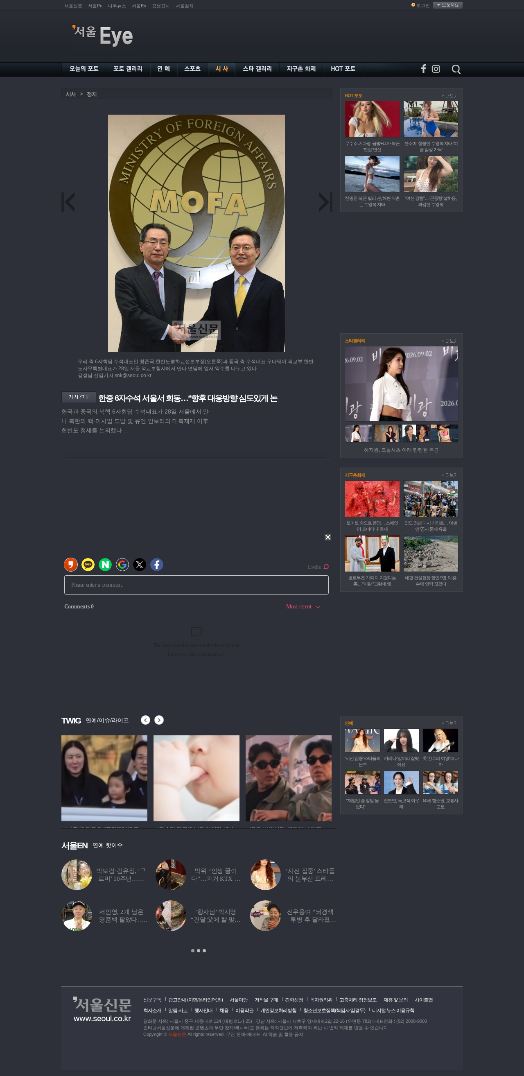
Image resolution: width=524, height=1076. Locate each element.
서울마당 (239, 1000)
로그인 (423, 5)
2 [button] (198, 950)
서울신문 (73, 5)
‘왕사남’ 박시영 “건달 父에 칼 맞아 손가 (216, 920)
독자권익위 (321, 1000)
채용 (223, 1010)
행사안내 (203, 1010)
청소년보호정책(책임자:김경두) (334, 1010)
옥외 (216, 1000)
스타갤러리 (355, 340)
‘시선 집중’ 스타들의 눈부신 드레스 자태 (310, 879)
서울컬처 (185, 5)
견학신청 (294, 1000)
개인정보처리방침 (278, 1010)
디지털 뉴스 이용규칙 (393, 1010)
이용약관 (244, 1010)
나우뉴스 (117, 5)
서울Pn (95, 5)
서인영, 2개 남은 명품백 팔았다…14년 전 (121, 920)
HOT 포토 (353, 95)
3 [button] (204, 950)
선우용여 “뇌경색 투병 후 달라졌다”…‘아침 (310, 920)
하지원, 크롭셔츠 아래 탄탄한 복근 (401, 450)
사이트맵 (424, 1000)
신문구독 (152, 1000)
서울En (139, 5)
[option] (104, 777)
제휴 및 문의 (396, 1000)
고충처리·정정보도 (358, 1000)
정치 (92, 94)
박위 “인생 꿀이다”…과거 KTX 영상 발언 (215, 879)
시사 (71, 94)
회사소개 (152, 1010)
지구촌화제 (355, 474)
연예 (349, 723)
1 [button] (192, 950)
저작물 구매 (266, 1000)
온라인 (205, 1000)
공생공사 (161, 5)
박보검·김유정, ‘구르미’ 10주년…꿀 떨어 (121, 879)
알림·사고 (177, 1010)
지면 (192, 1000)
